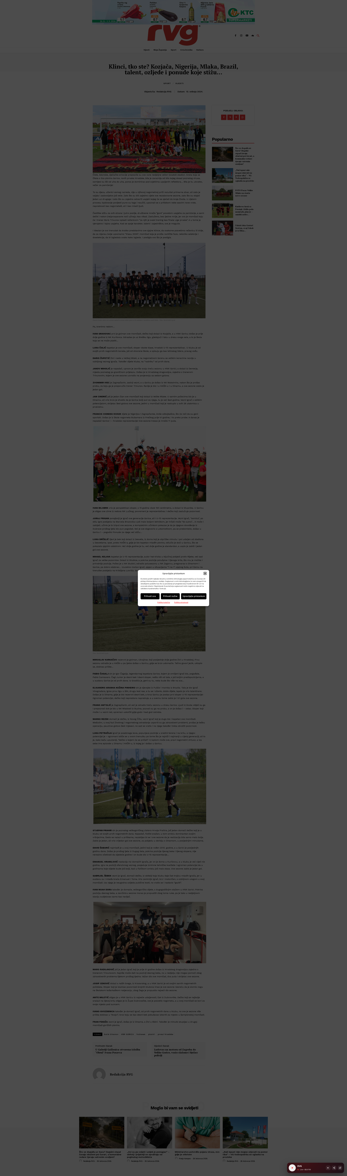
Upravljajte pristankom (194, 596)
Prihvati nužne (170, 596)
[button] (205, 573)
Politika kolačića (163, 602)
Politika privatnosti (181, 602)
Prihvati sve (150, 596)
